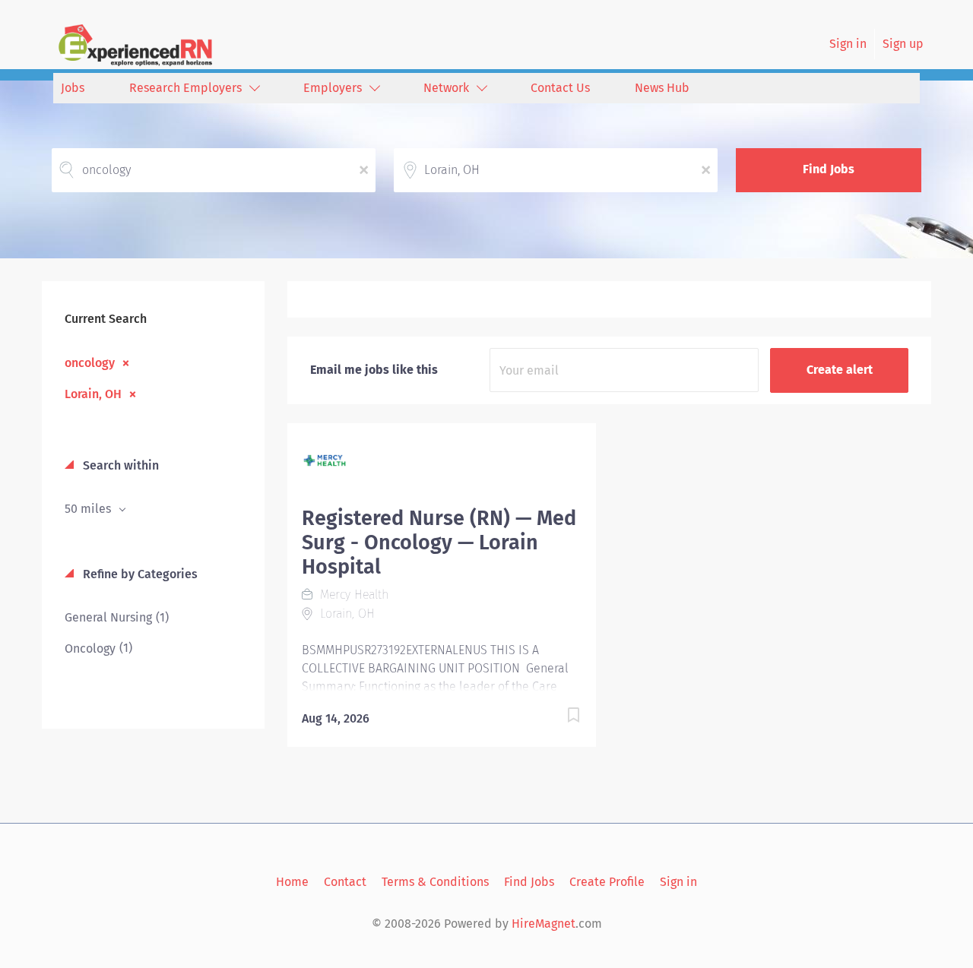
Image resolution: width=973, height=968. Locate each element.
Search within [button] (119, 465)
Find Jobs (828, 169)
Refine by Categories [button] (139, 574)
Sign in (848, 43)
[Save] (558, 717)
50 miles (89, 508)
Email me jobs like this (374, 369)
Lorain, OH (93, 393)
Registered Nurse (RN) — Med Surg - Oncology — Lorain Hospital (439, 542)
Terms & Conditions (435, 882)
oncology (90, 362)
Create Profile (607, 882)
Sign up (903, 43)
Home (292, 882)
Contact (345, 882)
